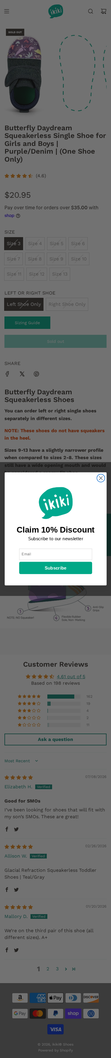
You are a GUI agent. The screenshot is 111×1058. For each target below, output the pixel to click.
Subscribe (55, 568)
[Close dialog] (101, 478)
